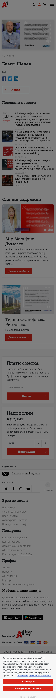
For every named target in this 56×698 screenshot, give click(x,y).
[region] (28, 676)
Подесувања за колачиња (28, 688)
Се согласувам (28, 681)
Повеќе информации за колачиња (34, 675)
